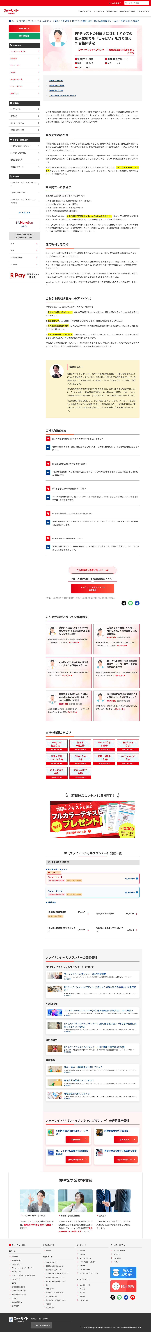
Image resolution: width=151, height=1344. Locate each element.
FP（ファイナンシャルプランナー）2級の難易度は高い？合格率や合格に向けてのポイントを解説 (100, 1025)
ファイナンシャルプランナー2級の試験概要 (85, 973)
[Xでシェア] (123, 603)
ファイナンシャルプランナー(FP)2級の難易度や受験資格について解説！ (99, 1010)
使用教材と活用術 (56, 90)
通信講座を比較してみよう (77, 1093)
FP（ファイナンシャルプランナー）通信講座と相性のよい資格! (94, 1046)
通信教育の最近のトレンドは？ (79, 1080)
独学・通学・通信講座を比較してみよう (83, 1067)
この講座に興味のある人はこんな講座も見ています (24, 236)
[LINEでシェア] (130, 603)
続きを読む (67, 979)
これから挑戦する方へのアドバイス (62, 95)
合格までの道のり (56, 80)
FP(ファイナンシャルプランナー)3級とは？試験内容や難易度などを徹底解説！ (100, 989)
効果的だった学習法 (56, 85)
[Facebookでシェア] (137, 603)
